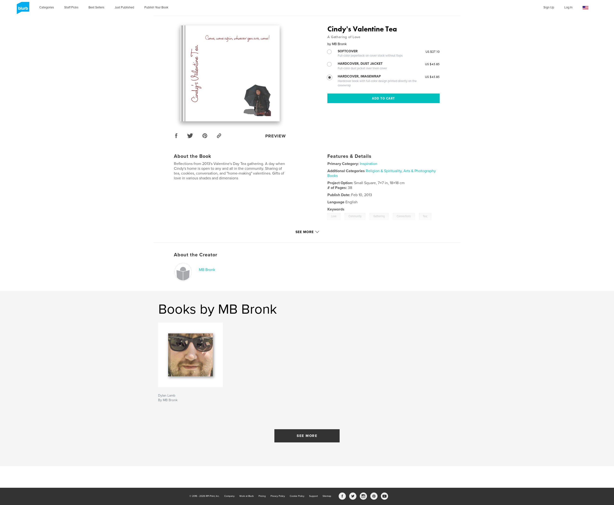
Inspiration (368, 163)
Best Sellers (96, 7)
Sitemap (327, 496)
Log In (568, 7)
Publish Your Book (156, 7)
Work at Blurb (246, 496)
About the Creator (195, 255)
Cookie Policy (297, 496)
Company (229, 496)
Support (313, 496)
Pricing (262, 496)
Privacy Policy (278, 496)
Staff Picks (71, 7)
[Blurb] (22, 10)
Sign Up (548, 7)
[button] (585, 8)
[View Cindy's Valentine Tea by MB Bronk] (230, 73)
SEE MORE (307, 436)
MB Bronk (207, 269)
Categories (46, 7)
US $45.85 (432, 64)
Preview (275, 136)
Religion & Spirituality (383, 171)
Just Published (124, 7)
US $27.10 (432, 51)
